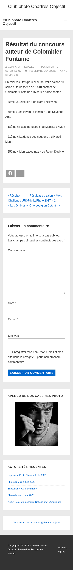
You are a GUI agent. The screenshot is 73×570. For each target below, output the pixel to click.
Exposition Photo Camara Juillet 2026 (27, 475)
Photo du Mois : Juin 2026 (21, 482)
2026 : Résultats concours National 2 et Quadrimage (34, 502)
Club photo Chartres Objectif (20, 22)
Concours (50, 71)
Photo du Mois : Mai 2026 (21, 495)
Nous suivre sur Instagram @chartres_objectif (36, 522)
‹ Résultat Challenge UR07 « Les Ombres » (18, 200)
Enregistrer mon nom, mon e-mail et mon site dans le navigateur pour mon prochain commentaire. (35, 357)
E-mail (12, 319)
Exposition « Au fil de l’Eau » (22, 488)
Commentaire (17, 250)
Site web (13, 335)
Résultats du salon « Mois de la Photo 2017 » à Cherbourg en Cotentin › (45, 200)
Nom (11, 303)
